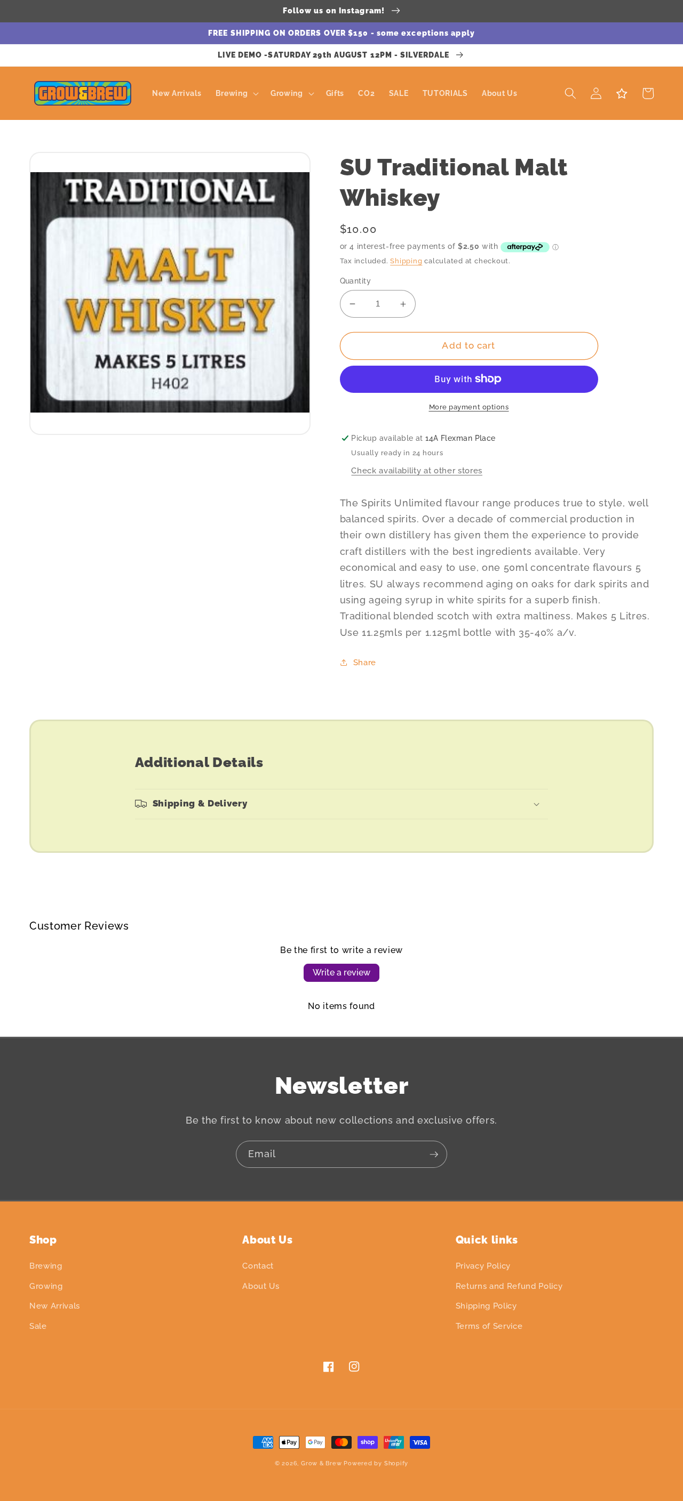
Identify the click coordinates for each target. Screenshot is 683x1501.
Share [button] (364, 662)
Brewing (45, 1266)
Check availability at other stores (416, 470)
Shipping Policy (486, 1306)
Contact (258, 1266)
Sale (38, 1326)
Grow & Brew (321, 1463)
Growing (46, 1286)
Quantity (355, 281)
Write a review (341, 972)
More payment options (469, 407)
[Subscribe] (434, 1154)
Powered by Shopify (376, 1463)
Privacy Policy (483, 1266)
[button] (236, 94)
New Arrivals (54, 1306)
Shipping (406, 261)
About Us (260, 1286)
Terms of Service (489, 1326)
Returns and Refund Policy (509, 1286)
